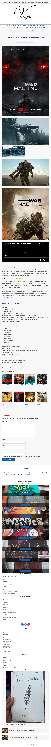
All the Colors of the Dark (25, 538)
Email (3, 445)
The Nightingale (25, 505)
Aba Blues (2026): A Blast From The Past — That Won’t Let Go (23, 730)
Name (4, 439)
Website (4, 451)
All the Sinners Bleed (25, 516)
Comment (4, 421)
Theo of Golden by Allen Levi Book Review (15, 724)
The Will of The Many (25, 549)
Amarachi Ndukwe (7, 297)
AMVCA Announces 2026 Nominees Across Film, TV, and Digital (23, 737)
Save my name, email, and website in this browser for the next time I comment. (22, 456)
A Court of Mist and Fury (25, 494)
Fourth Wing (25, 527)
